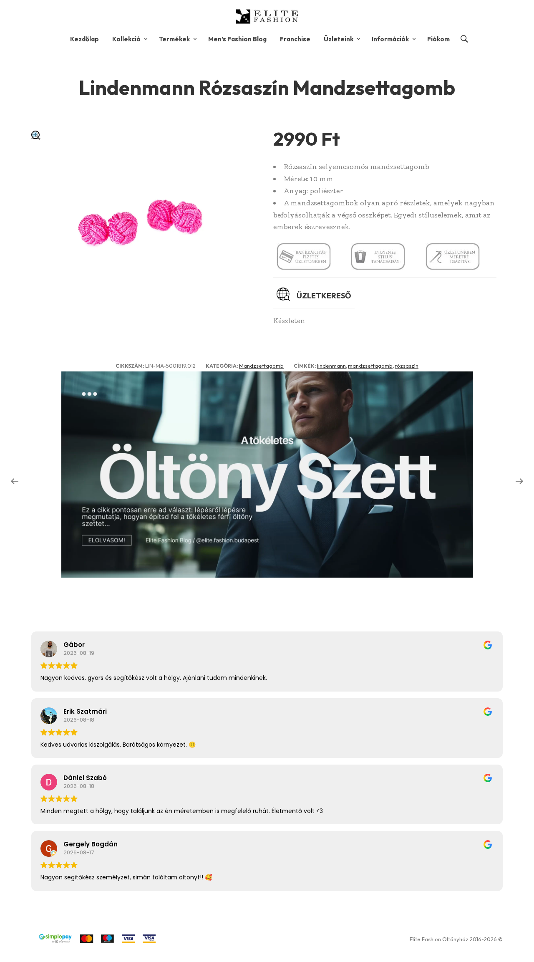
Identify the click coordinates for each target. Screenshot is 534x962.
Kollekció (126, 39)
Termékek (174, 39)
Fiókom (438, 39)
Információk (390, 39)
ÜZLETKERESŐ (324, 295)
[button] (35, 135)
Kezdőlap (84, 39)
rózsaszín (406, 365)
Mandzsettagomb (261, 365)
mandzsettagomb (370, 365)
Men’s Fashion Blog (237, 39)
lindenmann (331, 365)
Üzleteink (338, 39)
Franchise (295, 39)
